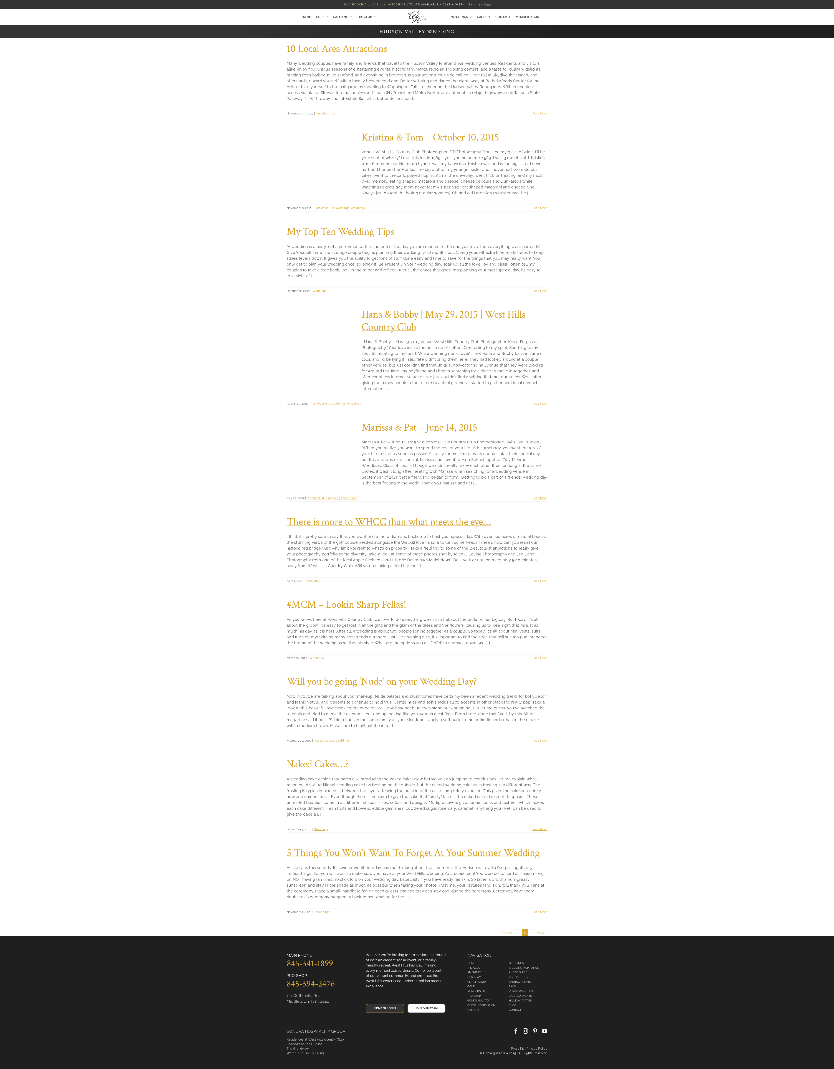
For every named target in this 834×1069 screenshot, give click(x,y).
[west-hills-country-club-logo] (417, 13)
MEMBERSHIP (476, 991)
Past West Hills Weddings (331, 208)
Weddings (358, 208)
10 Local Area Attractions (337, 49)
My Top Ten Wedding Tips (340, 232)
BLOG (512, 1005)
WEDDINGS (516, 963)
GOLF (471, 986)
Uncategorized (326, 113)
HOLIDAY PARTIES (520, 1000)
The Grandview (298, 1048)
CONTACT (515, 1009)
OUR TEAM (474, 977)
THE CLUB (473, 967)
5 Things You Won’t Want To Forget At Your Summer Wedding (413, 853)
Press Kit (517, 1048)
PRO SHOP (474, 995)
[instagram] (525, 1031)
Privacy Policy (536, 1048)
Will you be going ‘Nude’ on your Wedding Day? (382, 681)
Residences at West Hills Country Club (315, 1039)
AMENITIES (474, 972)
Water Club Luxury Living (305, 1053)
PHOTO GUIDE (518, 972)
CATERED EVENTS (520, 995)
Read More (540, 113)
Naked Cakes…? (318, 764)
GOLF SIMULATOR (479, 1000)
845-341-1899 (310, 964)
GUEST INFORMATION (481, 1005)
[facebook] (515, 1031)
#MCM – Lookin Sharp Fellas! (346, 604)
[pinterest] (535, 1031)
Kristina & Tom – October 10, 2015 (430, 137)
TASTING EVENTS (520, 981)
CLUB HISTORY (477, 981)
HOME (471, 963)
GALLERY (473, 1009)
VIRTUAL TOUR (518, 977)
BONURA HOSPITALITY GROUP (316, 1031)
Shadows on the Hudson (305, 1044)
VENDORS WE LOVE (521, 991)
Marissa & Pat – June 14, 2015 (419, 427)
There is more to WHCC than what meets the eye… (389, 522)
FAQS (512, 986)
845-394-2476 (311, 984)
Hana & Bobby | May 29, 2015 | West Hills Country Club (443, 321)
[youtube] (544, 1031)
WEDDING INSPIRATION (524, 967)
